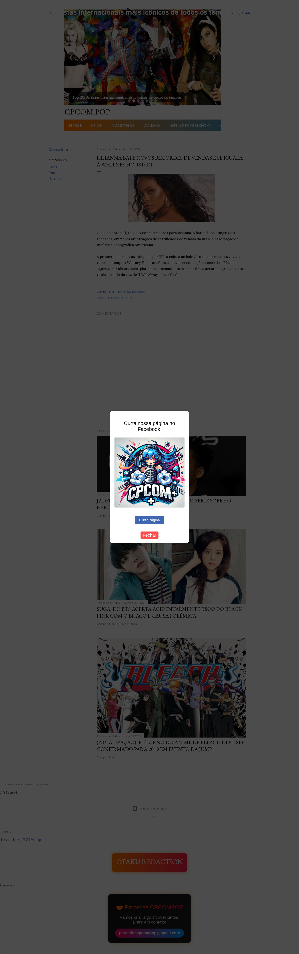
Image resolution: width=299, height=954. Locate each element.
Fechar (149, 534)
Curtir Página (149, 520)
